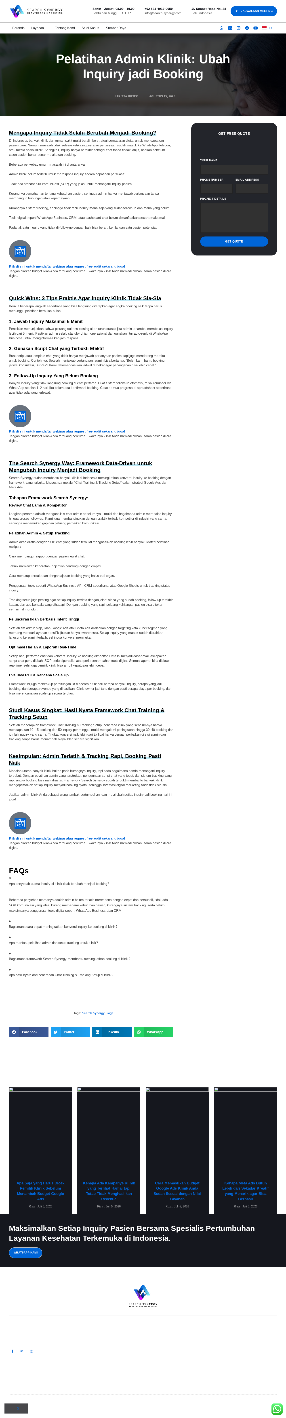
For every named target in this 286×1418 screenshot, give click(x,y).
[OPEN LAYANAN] (46, 28)
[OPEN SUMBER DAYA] (129, 28)
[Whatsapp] (222, 28)
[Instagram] (239, 28)
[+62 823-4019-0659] (141, 9)
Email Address (247, 179)
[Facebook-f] (12, 1351)
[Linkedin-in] (22, 1351)
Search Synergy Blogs (97, 1013)
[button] (28, 1032)
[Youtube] (256, 28)
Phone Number (212, 179)
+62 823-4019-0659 (159, 9)
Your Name (209, 160)
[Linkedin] (230, 28)
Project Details (213, 198)
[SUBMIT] (266, 1352)
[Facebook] (247, 28)
